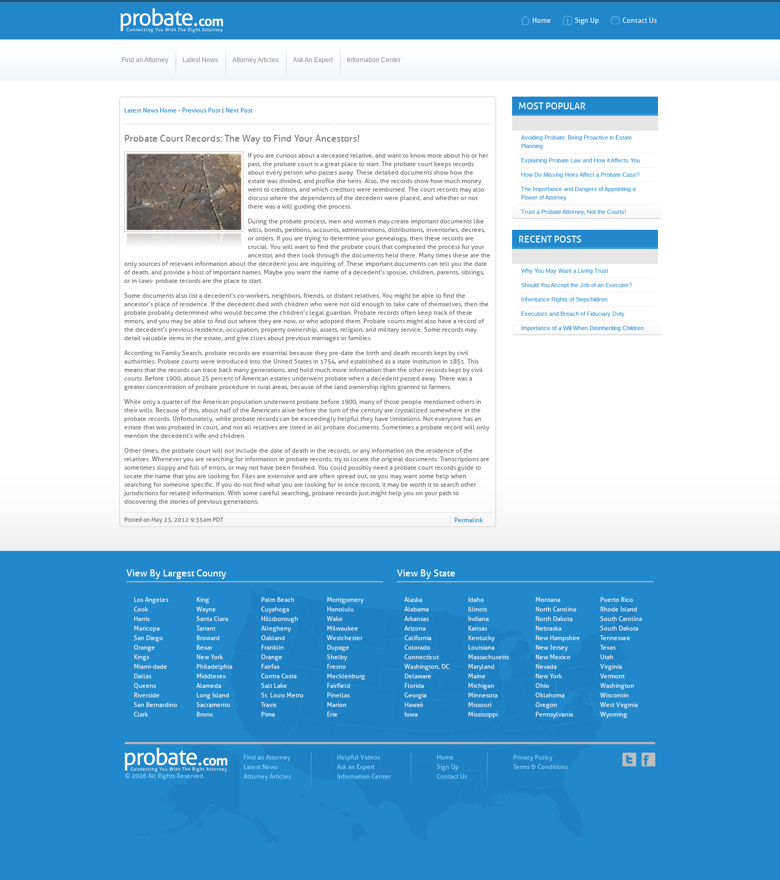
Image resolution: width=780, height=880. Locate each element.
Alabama (416, 609)
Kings (141, 657)
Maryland (481, 666)
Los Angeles (151, 599)
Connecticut (421, 657)
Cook (141, 609)
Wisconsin (614, 695)
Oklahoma (550, 695)
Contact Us (639, 20)
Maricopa (147, 628)
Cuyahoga (275, 609)
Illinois (477, 609)
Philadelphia (214, 666)
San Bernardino (155, 705)
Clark (141, 714)
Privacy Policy (532, 757)
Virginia (611, 666)
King (202, 599)
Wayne (206, 609)
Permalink (468, 520)
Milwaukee (342, 628)
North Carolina (555, 609)
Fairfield (338, 685)
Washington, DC (426, 666)
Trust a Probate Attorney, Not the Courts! (573, 212)
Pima (268, 714)
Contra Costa (279, 676)
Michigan (481, 685)
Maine (477, 676)
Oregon (546, 705)
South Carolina (621, 619)
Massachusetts (488, 657)
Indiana (478, 619)
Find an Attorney (145, 60)
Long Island (212, 695)
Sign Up (587, 20)
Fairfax (270, 666)
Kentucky (481, 638)
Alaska (413, 599)
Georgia (415, 695)
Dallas (142, 676)
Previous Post (201, 110)
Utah (606, 657)
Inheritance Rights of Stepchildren (564, 299)
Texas (608, 647)
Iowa (411, 714)
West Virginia (619, 705)
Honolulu (340, 609)
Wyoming (613, 714)
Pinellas (338, 695)
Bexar (204, 647)
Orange (144, 647)
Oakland (273, 638)
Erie (332, 714)
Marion (336, 705)
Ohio (542, 685)
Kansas (477, 628)
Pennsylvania (554, 714)
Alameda (208, 685)
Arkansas (416, 619)
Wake (335, 619)
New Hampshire (557, 638)
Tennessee (615, 638)
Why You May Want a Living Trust (564, 271)
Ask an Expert (356, 767)
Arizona (415, 628)
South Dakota (619, 628)
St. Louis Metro (282, 695)
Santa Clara (212, 619)
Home (541, 20)
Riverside (147, 695)
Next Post (239, 110)
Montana (547, 599)
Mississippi (483, 714)
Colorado (417, 647)
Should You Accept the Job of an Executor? (576, 285)
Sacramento (213, 705)
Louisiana (481, 647)
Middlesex (211, 676)
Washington (617, 685)
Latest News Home (150, 110)
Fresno (336, 666)
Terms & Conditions (540, 767)
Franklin (272, 647)
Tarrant (205, 628)
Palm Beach (277, 599)
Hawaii (413, 705)
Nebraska (548, 628)
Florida (414, 685)
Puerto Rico (616, 599)
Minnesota (483, 695)
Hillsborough (279, 619)
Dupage (338, 647)
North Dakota (554, 619)
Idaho (476, 599)
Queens (145, 685)
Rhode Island (618, 609)
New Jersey (551, 647)
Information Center (374, 60)
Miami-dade (150, 666)
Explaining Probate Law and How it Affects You (580, 160)
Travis (268, 705)
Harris (142, 619)
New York (209, 657)
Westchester (344, 638)
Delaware (417, 676)
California (417, 638)
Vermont (612, 676)
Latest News (200, 60)
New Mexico (552, 657)
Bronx (204, 714)
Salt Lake (274, 685)
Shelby (337, 657)
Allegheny (276, 628)
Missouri (479, 705)
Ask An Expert (313, 60)
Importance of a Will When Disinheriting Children (582, 328)
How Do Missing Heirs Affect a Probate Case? (580, 174)
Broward (208, 638)
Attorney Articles (255, 60)
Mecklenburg (346, 676)
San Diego (148, 638)
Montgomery (345, 599)
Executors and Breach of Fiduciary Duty (573, 313)
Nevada (546, 666)
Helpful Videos (358, 757)
